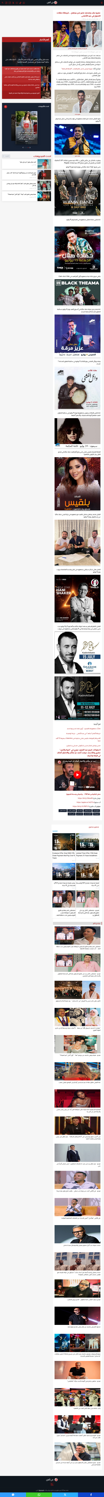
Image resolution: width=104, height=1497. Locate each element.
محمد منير (79, 814)
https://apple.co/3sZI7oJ (85, 802)
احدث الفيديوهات (28, 156)
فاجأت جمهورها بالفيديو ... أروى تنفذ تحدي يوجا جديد (83, 728)
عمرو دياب (96, 810)
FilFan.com (65, 1490)
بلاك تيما (79, 810)
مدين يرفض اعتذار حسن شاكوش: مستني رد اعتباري (83, 745)
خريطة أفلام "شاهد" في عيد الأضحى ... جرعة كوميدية (83, 733)
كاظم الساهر (88, 814)
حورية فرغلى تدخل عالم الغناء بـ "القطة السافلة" (76, 69)
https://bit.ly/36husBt (85, 798)
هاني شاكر (72, 814)
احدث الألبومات (43, 106)
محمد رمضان (87, 810)
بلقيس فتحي (71, 810)
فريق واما (96, 814)
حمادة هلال (63, 810)
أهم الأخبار (44, 39)
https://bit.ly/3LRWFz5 (81, 806)
